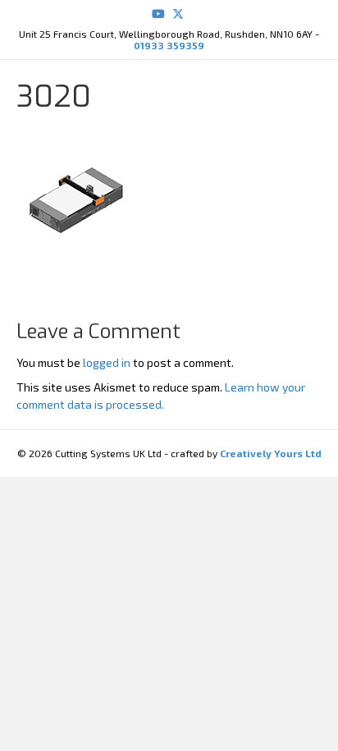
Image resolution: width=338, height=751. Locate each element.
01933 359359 (169, 45)
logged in (106, 362)
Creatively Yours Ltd (269, 453)
